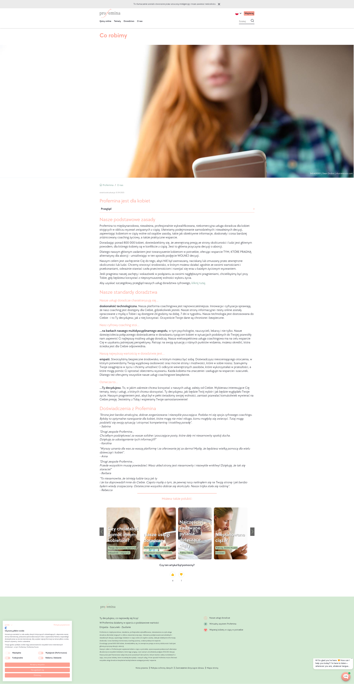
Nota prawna (142, 668)
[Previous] (102, 532)
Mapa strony (212, 668)
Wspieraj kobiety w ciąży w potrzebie (226, 630)
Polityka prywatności (62, 625)
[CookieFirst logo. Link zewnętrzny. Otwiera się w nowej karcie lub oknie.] (6, 628)
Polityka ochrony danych (162, 668)
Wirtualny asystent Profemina (222, 624)
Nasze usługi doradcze (219, 618)
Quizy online (105, 21)
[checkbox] (7, 653)
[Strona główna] (110, 13)
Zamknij (219, 4)
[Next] (252, 532)
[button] (9, 625)
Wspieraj (249, 13)
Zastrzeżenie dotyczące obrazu (189, 668)
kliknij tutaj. (199, 283)
